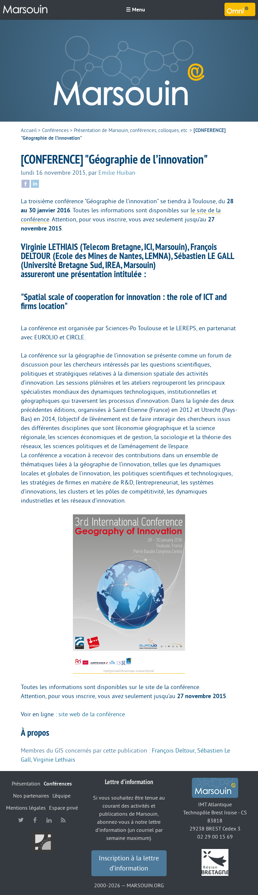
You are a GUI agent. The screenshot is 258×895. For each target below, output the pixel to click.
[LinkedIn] (35, 183)
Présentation (26, 784)
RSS (63, 820)
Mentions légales (26, 808)
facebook (35, 820)
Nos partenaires (31, 796)
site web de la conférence (91, 714)
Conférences (55, 130)
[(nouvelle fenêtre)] (129, 594)
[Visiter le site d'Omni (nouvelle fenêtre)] (239, 9)
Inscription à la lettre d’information (129, 863)
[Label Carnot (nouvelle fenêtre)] (43, 842)
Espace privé (63, 808)
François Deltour (173, 750)
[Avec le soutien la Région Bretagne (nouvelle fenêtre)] (215, 862)
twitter (20, 820)
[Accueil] (25, 9)
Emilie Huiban (116, 172)
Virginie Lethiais (54, 759)
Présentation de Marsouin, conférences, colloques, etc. (131, 130)
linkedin (49, 820)
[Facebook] (26, 183)
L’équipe (61, 796)
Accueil (29, 130)
